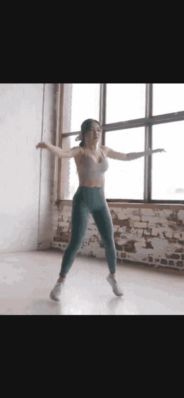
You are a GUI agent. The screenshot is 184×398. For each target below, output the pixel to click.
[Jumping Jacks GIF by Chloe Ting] (92, 199)
